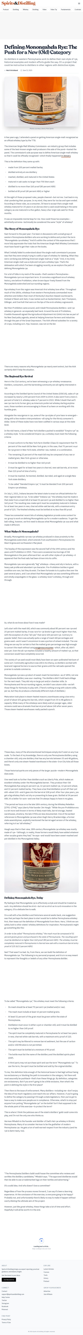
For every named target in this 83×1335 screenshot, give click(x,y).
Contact (4, 1291)
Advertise (47, 1291)
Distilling (16, 10)
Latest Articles (49, 1269)
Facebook (5, 1306)
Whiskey (25, 10)
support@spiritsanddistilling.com (13, 1294)
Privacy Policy (6, 1319)
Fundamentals (66, 10)
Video (44, 10)
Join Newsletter (8, 1280)
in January (66, 156)
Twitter (4, 1300)
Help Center (6, 1297)
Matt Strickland (12, 70)
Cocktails (78, 10)
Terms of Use (6, 1322)
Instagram (5, 1303)
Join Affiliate (48, 1294)
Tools (45, 1275)
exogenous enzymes (44, 647)
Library (46, 1278)
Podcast (6, 10)
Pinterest (5, 1309)
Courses (46, 1272)
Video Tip (54, 10)
